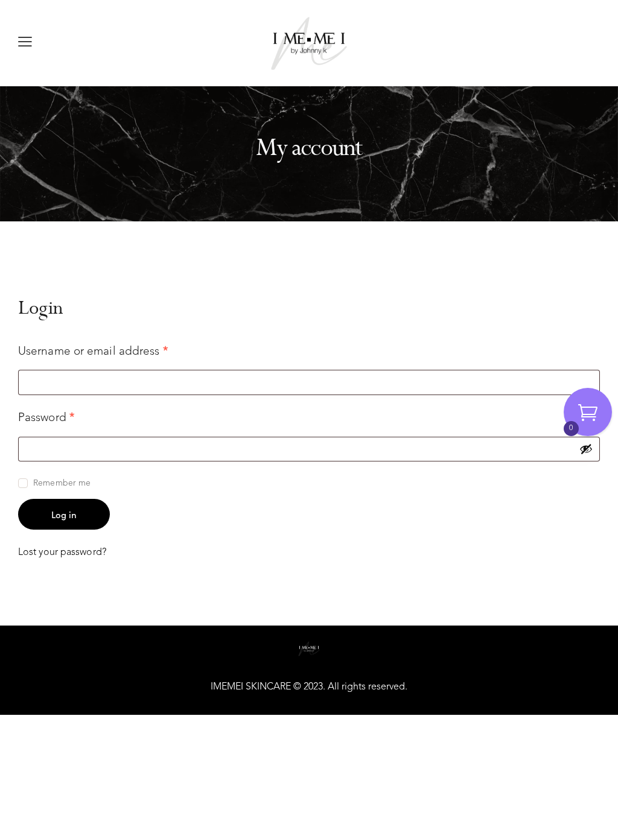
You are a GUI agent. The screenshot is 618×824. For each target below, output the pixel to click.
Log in (64, 514)
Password (70, 417)
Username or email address (117, 351)
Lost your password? (62, 552)
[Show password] (586, 448)
